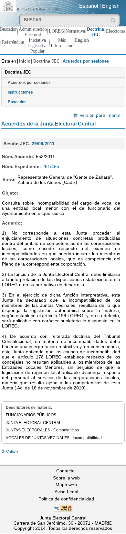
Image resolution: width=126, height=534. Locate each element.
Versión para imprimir (101, 115)
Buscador (8, 29)
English (111, 6)
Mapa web (66, 484)
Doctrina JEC (95, 31)
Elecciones (115, 31)
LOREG (56, 31)
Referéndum (13, 42)
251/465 (50, 166)
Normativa (75, 31)
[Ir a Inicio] (31, 5)
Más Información (62, 42)
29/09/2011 (43, 143)
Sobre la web (66, 477)
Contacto (65, 470)
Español (88, 6)
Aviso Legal (66, 491)
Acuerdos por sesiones (29, 82)
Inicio (24, 61)
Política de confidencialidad (66, 498)
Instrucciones (20, 92)
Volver (11, 451)
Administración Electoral (33, 31)
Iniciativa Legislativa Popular (37, 45)
